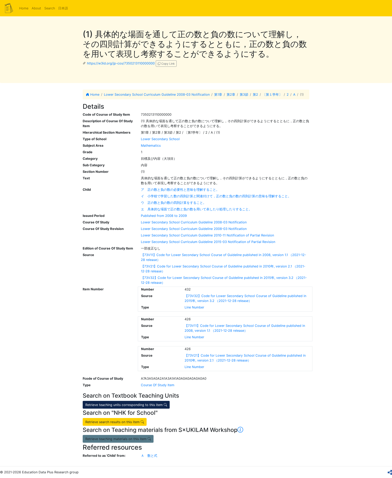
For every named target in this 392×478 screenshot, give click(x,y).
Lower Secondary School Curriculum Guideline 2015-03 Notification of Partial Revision (208, 242)
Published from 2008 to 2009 (164, 216)
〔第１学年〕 (272, 94)
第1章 (218, 94)
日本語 (63, 8)
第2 (255, 94)
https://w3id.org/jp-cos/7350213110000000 (121, 63)
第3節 (244, 94)
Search (49, 8)
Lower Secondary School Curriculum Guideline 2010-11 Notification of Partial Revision (207, 235)
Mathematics (151, 145)
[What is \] (240, 429)
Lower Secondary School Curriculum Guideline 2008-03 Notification (157, 94)
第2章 (231, 94)
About (36, 8)
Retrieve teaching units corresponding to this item (124, 405)
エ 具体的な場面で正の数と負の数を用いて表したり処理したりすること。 (196, 209)
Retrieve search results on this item (113, 422)
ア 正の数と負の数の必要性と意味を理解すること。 (180, 189)
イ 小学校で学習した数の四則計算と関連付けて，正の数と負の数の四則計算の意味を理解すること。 (216, 196)
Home (23, 8)
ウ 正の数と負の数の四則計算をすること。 (173, 203)
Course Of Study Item (157, 385)
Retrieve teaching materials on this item (116, 439)
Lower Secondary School (160, 139)
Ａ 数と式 (149, 456)
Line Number (194, 307)
